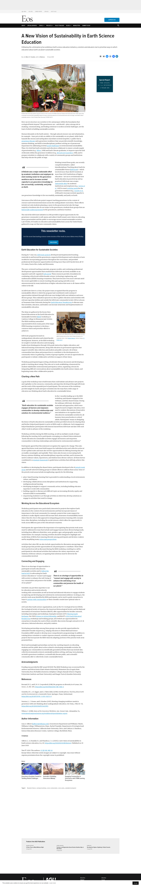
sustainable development (70, 788)
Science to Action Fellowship (46, 616)
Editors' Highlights (60, 845)
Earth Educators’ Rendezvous (61, 302)
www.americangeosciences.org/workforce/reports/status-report (44, 713)
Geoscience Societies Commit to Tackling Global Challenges (31, 777)
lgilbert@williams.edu (40, 724)
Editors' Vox (89, 845)
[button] (53, 237)
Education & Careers (31, 788)
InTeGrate (74, 169)
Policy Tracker (59, 25)
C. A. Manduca (41, 57)
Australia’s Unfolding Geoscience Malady (49, 777)
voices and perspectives (47, 539)
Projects (49, 25)
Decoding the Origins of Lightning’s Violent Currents (98, 847)
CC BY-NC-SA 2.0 (48, 117)
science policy (61, 788)
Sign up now (53, 242)
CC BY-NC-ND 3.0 (46, 750)
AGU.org (31, 11)
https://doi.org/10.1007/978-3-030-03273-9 (36, 696)
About (23, 25)
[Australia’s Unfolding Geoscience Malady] (53, 769)
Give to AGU (53, 11)
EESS (39, 317)
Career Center (38, 11)
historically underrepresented (32, 210)
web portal (47, 274)
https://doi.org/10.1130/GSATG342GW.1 (35, 706)
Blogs (68, 25)
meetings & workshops (41, 788)
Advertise (104, 878)
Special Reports (32, 25)
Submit (103, 880)
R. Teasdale (32, 57)
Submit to (86, 25)
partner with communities (36, 599)
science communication (52, 788)
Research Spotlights (30, 845)
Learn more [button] (52, 883)
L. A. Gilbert (26, 57)
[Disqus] (53, 814)
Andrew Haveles (71, 338)
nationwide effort (61, 184)
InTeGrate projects (44, 255)
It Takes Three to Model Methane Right (35, 847)
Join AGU (46, 11)
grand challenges (53, 146)
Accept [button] (136, 883)
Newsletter (76, 25)
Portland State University (39, 117)
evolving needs (72, 188)
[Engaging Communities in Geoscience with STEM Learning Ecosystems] (75, 769)
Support (112, 20)
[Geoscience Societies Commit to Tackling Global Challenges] (32, 769)
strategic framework (40, 460)
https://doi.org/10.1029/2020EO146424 (58, 743)
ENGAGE (82, 880)
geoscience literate (28, 141)
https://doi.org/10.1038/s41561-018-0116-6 (49, 687)
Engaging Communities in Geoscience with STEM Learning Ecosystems (75, 778)
